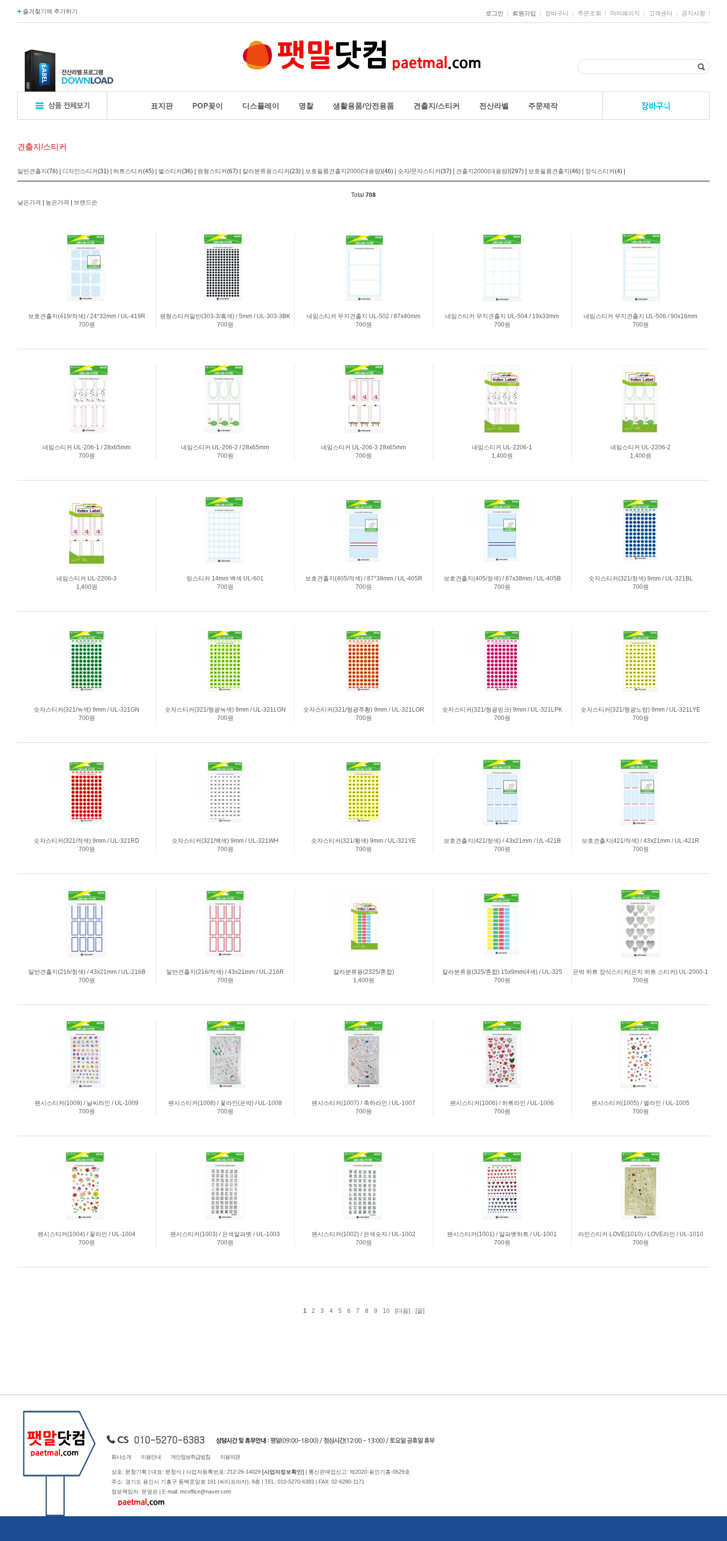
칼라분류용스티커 (266, 171)
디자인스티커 (80, 171)
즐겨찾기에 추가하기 (49, 11)
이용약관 (230, 1457)
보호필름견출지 (549, 171)
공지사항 (693, 13)
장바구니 (557, 13)
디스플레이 (260, 105)
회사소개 (121, 1457)
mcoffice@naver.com (205, 1491)
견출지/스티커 (436, 105)
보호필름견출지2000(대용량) (343, 171)
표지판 (162, 105)
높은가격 (57, 202)
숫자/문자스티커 (419, 171)
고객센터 (661, 13)
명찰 (306, 105)
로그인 (494, 13)
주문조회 (589, 13)
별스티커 (170, 171)
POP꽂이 (207, 105)
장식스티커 (600, 171)
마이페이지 (625, 13)
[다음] (402, 1310)
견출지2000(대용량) (482, 171)
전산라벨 (494, 105)
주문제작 (543, 105)
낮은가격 (29, 202)
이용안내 (151, 1457)
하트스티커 (128, 171)
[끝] (419, 1310)
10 (386, 1310)
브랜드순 (85, 202)
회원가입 (524, 13)
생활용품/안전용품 (363, 105)
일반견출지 (32, 171)
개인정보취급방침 (190, 1457)
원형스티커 (212, 171)
